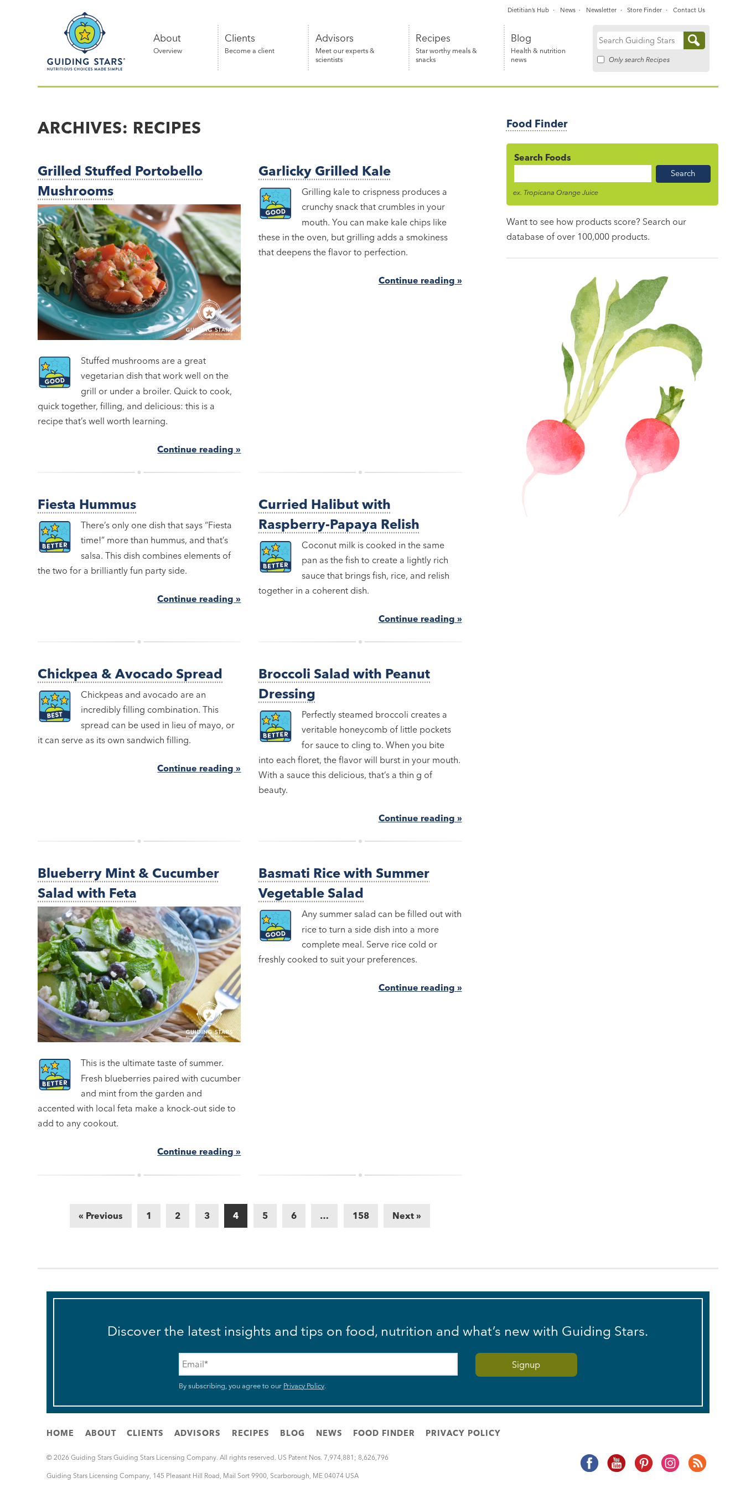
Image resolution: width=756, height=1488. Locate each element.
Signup (526, 1364)
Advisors (345, 48)
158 (361, 1215)
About (167, 44)
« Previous (101, 1215)
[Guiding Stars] (86, 68)
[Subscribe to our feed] (696, 1470)
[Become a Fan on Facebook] (588, 1470)
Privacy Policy (303, 1385)
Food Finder (536, 123)
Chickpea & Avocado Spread (130, 674)
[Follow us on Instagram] (669, 1470)
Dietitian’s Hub (528, 10)
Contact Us (689, 10)
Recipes (446, 48)
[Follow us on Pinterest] (643, 1470)
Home (60, 1433)
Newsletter (601, 10)
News (568, 10)
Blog (538, 48)
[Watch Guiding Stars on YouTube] (615, 1470)
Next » (406, 1215)
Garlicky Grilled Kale (324, 171)
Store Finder (644, 10)
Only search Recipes (639, 59)
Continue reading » (199, 449)
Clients (250, 44)
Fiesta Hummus (87, 504)
